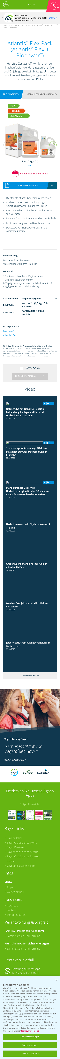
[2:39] (30, 521)
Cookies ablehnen (30, 1045)
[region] (30, 1017)
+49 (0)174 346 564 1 (27, 972)
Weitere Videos (29, 675)
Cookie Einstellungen (30, 1036)
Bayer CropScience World (22, 842)
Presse (11, 861)
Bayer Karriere (15, 847)
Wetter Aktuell (15, 892)
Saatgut (11, 910)
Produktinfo (11, 94)
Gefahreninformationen (42, 94)
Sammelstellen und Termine (23, 936)
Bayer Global (14, 838)
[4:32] (30, 442)
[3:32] (30, 482)
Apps (10, 887)
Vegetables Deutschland (21, 865)
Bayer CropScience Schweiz (23, 856)
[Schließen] (2, 18)
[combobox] (30, 185)
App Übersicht (31, 804)
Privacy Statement (30, 1030)
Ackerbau (12, 905)
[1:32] (30, 403)
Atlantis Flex (10, 335)
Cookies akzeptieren (30, 1053)
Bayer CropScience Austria (22, 852)
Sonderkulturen (16, 914)
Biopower (8, 331)
